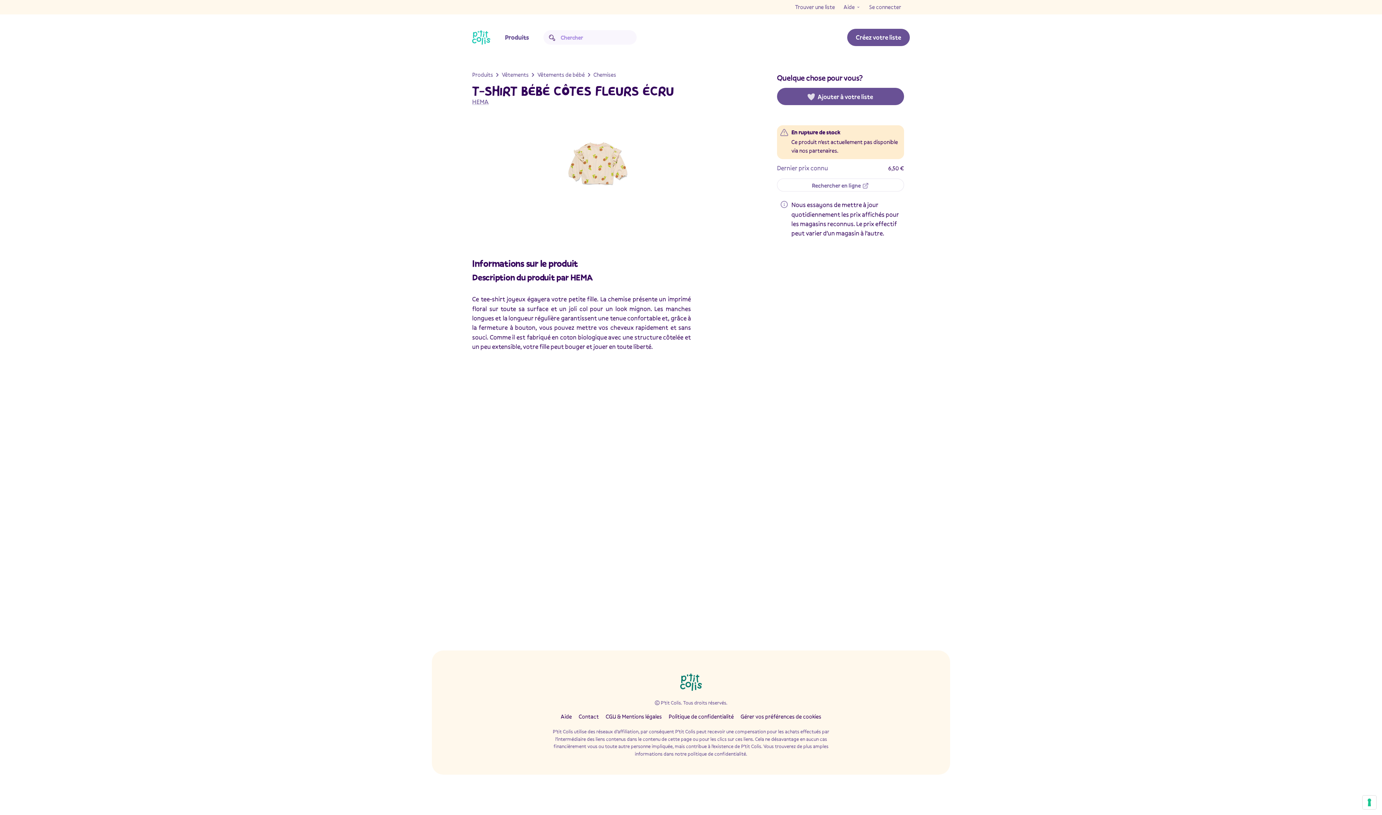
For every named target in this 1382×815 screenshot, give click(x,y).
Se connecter (885, 6)
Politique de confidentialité (701, 716)
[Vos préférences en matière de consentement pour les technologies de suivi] (1369, 802)
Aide (849, 6)
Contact (589, 716)
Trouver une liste (815, 6)
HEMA (480, 102)
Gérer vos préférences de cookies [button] (781, 716)
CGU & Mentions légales (634, 716)
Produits (517, 37)
